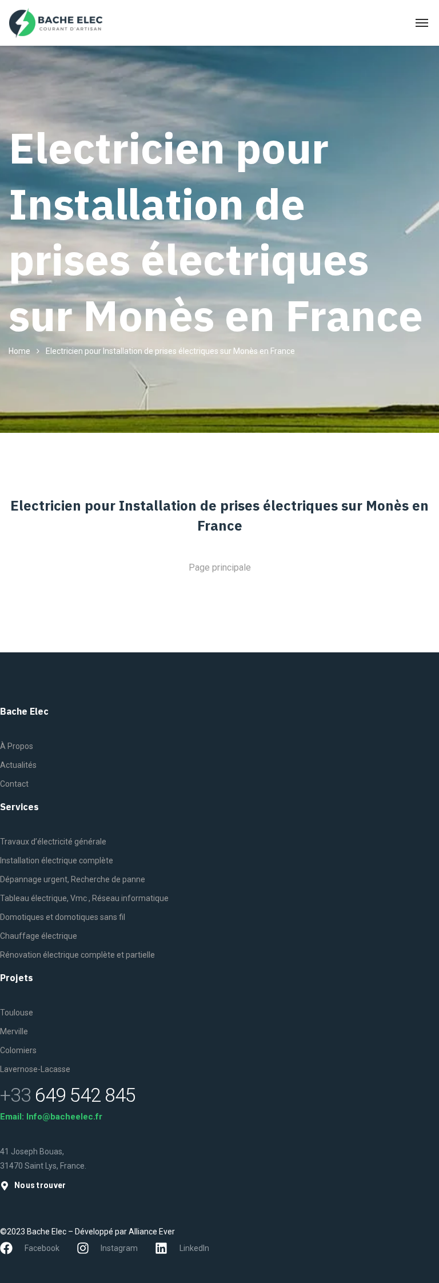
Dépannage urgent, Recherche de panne (72, 879)
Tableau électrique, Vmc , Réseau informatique (84, 898)
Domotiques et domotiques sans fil (62, 917)
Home (19, 351)
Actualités (18, 765)
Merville (14, 1031)
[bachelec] (56, 23)
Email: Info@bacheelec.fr (51, 1116)
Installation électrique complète (56, 860)
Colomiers (18, 1050)
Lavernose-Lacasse (35, 1069)
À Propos (16, 746)
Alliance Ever (152, 1231)
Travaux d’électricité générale (53, 841)
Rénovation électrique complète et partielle (77, 954)
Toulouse (16, 1012)
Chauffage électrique (38, 936)
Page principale (220, 567)
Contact (14, 783)
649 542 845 (67, 1094)
